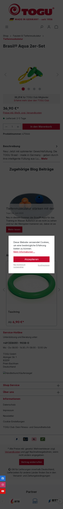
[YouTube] (3, 491)
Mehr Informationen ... (24, 251)
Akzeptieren (31, 259)
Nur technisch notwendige (19, 266)
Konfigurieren (44, 265)
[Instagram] (3, 484)
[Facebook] (3, 478)
